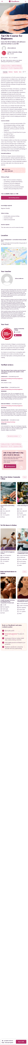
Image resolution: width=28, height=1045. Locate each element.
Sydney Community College (14, 52)
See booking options (14, 197)
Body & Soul (4, 68)
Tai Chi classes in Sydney (9, 525)
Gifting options (10, 466)
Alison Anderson (11, 48)
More (20, 71)
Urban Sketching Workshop (8, 422)
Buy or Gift (21, 1041)
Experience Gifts (18, 68)
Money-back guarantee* (11, 633)
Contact (18, 335)
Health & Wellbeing (16, 65)
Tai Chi (10, 68)
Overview (5, 71)
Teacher (16, 71)
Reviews (11, 71)
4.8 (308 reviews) (8, 1040)
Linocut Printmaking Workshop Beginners (12, 378)
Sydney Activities (5, 65)
